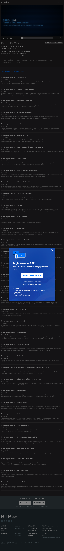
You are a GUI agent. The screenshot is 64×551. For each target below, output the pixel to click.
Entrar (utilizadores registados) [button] (32, 284)
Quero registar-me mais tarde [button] (32, 281)
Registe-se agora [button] (32, 275)
